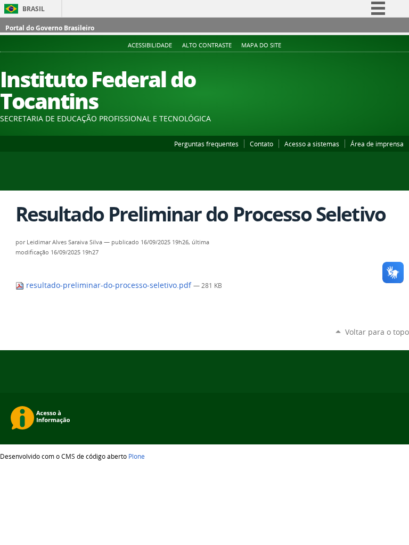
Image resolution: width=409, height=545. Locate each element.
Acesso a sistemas (311, 143)
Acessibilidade (150, 45)
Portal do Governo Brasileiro (49, 27)
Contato (261, 143)
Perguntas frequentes (206, 143)
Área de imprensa (377, 143)
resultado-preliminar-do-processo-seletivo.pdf (108, 285)
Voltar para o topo (377, 332)
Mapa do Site (261, 45)
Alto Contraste (207, 45)
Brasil (33, 8)
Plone (136, 456)
